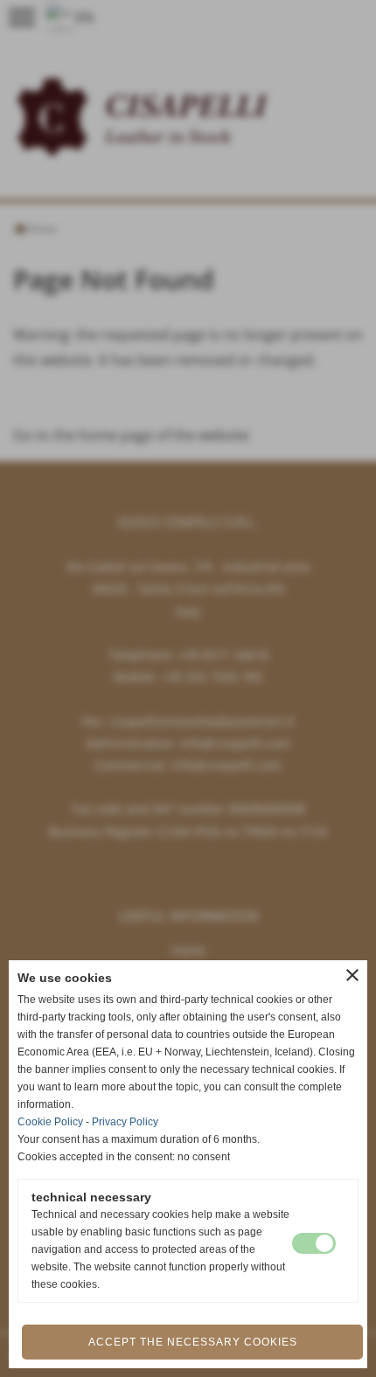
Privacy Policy (125, 1122)
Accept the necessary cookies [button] (192, 1342)
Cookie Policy (50, 1122)
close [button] (352, 975)
